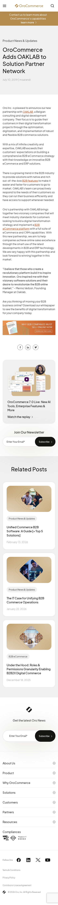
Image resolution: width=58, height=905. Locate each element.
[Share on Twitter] (28, 347)
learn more (27, 22)
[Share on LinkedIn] (35, 347)
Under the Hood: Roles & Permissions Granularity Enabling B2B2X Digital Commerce (29, 669)
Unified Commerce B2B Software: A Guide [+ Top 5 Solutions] (25, 531)
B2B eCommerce (18, 656)
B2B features (30, 180)
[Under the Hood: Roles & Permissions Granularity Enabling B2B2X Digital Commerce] (29, 637)
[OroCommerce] (29, 6)
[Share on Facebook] (20, 347)
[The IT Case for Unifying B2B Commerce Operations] (29, 570)
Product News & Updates (22, 518)
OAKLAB (28, 111)
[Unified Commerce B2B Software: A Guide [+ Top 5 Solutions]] (29, 499)
